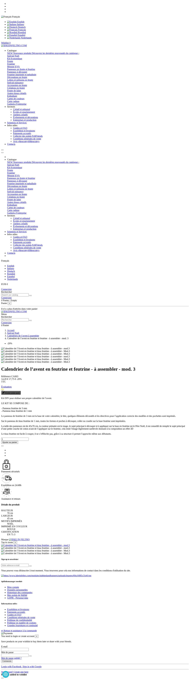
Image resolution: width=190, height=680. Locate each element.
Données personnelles (17, 590)
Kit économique (14, 58)
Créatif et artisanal (21, 109)
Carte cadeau (13, 101)
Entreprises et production (24, 120)
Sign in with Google (32, 666)
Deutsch (21, 27)
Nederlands (25, 38)
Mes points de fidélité (17, 595)
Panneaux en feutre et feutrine (21, 69)
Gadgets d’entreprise (16, 104)
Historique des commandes (19, 592)
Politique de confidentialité (19, 620)
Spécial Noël (13, 56)
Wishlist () (6, 43)
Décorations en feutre (17, 77)
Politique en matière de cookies (21, 623)
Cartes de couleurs (15, 98)
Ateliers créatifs (20, 114)
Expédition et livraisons (24, 130)
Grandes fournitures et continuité (22, 625)
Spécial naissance (15, 82)
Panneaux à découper (17, 72)
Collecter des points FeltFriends (28, 136)
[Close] (2, 152)
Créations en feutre (16, 88)
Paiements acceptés (22, 133)
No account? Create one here (14, 672)
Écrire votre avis (12, 393)
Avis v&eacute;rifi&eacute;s (26, 141)
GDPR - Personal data (17, 598)
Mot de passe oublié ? (11, 658)
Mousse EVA (13, 66)
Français (21, 30)
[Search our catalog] (30, 295)
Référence (6, 376)
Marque (4, 539)
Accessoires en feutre (17, 85)
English (20, 21)
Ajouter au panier (9, 442)
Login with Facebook (11, 666)
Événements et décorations (25, 117)
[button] (12, 50)
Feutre (10, 61)
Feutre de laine (14, 90)
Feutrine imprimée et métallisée (21, 74)
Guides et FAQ (20, 128)
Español (21, 35)
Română (21, 32)
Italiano (20, 24)
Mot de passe (7, 652)
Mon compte (13, 587)
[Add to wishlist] (2, 445)
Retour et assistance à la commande (19, 630)
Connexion (6, 289)
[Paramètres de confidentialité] (5, 674)
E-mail (4, 646)
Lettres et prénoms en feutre (20, 80)
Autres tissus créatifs (16, 93)
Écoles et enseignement (24, 112)
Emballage (12, 96)
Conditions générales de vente (27, 138)
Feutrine (11, 64)
